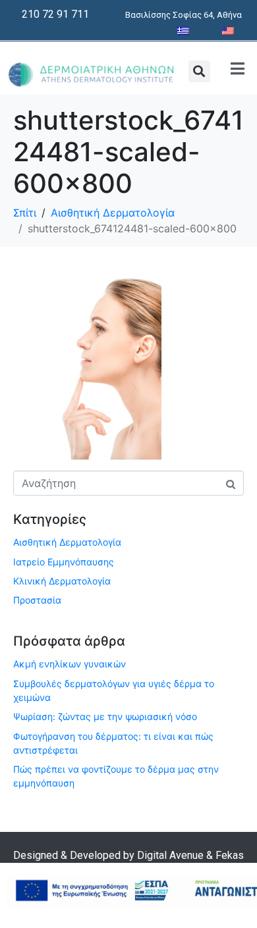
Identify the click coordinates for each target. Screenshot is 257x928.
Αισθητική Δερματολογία (67, 542)
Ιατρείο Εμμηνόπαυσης (63, 561)
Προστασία (37, 600)
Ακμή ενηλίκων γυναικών (69, 663)
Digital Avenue (170, 855)
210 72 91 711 (55, 14)
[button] (199, 71)
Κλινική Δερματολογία (62, 580)
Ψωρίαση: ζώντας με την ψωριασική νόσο (105, 716)
